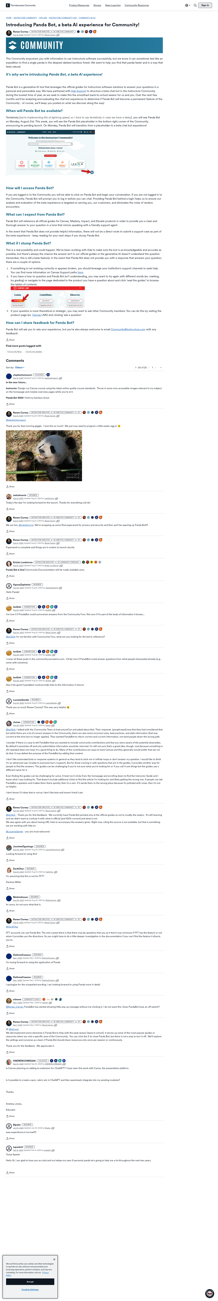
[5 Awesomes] (51, 722)
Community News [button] (14, 352)
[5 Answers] (48, 607)
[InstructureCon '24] (83, 562)
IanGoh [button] (17, 606)
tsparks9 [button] (18, 1147)
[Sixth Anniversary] (91, 31)
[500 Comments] (55, 722)
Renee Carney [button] (20, 31)
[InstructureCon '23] (82, 31)
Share (10, 340)
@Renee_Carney (15, 1006)
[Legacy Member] (43, 722)
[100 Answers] (95, 31)
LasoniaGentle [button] (21, 699)
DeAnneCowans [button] (22, 954)
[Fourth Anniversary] (44, 607)
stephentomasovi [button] (22, 375)
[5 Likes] (64, 1061)
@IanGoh (10, 636)
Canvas (37, 314)
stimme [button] (17, 999)
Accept (30, 1282)
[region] (30, 1277)
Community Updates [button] (34, 352)
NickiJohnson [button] (20, 897)
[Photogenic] (39, 607)
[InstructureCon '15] (92, 562)
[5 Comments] (60, 1061)
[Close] (54, 1259)
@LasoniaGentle (14, 831)
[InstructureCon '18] (52, 999)
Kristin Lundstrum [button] (23, 562)
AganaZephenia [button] (22, 584)
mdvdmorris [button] (19, 495)
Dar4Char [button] (18, 868)
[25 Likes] (56, 607)
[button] (9, 33)
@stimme (14, 1029)
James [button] (16, 722)
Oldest (19, 367)
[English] (21, 5)
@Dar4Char (12, 926)
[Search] (195, 5)
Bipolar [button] (17, 1124)
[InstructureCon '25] (86, 31)
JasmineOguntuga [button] (23, 846)
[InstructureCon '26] (78, 31)
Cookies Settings (30, 1289)
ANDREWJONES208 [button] (24, 1060)
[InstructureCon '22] (56, 999)
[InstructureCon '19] (100, 562)
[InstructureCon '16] (96, 562)
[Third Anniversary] (56, 1061)
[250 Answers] (47, 722)
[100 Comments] (52, 607)
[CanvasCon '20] (60, 999)
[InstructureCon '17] (48, 999)
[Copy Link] (58, 35)
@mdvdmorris (26, 525)
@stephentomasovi (16, 420)
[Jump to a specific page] (160, 367)
